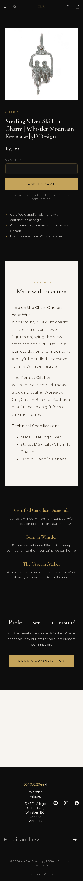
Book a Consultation (41, 660)
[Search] (14, 7)
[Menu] (5, 7)
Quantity (13, 159)
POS (49, 861)
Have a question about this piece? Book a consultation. (41, 196)
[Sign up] (74, 839)
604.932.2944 (33, 784)
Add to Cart (41, 184)
